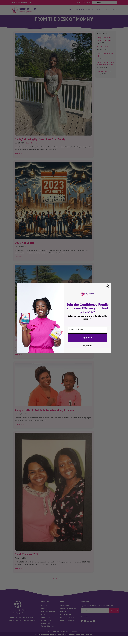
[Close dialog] (108, 285)
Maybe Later (87, 346)
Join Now (87, 337)
